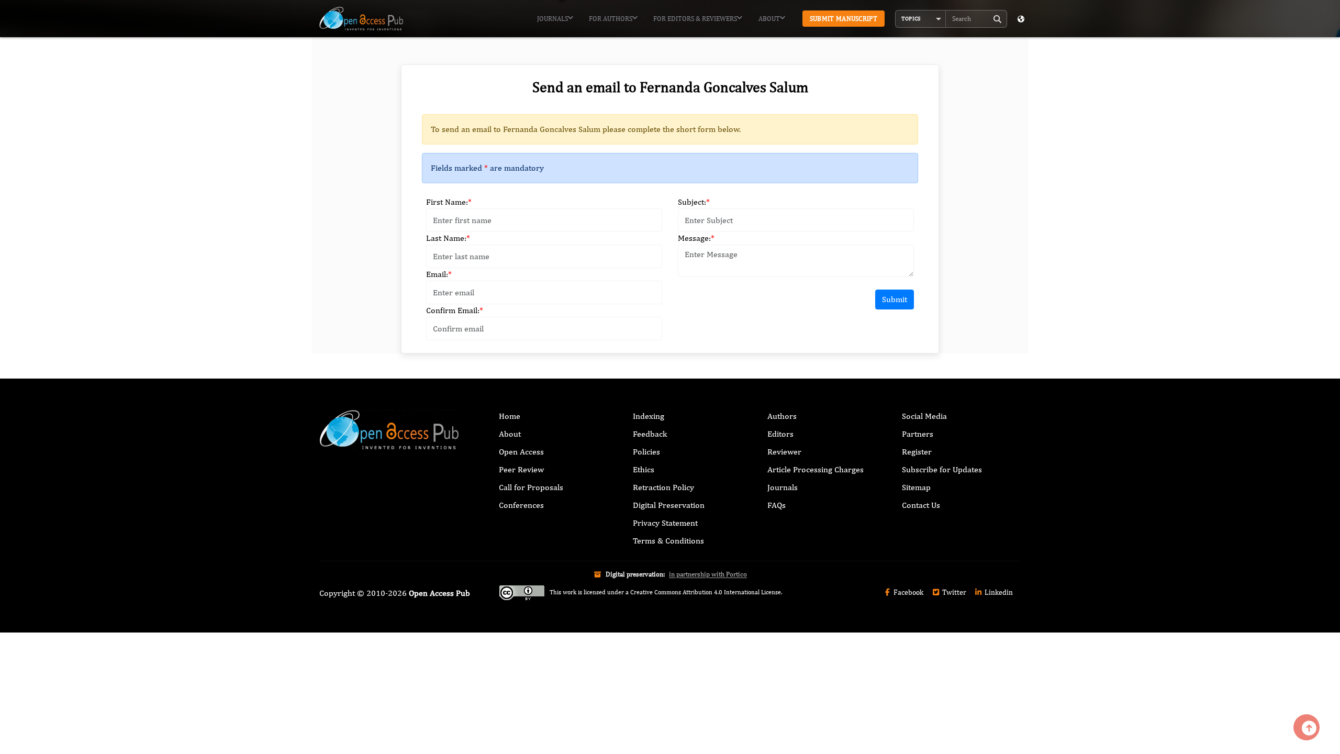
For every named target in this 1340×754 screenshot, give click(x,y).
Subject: (694, 202)
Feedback (650, 434)
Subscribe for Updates (942, 469)
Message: (696, 238)
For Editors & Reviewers (695, 19)
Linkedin (998, 592)
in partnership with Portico (708, 574)
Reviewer (784, 452)
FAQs (776, 505)
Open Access (521, 452)
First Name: (449, 202)
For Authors (610, 19)
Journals (552, 19)
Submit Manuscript (843, 19)
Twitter (953, 592)
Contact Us (921, 505)
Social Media (924, 416)
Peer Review (521, 469)
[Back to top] (1306, 727)
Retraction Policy (663, 487)
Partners (917, 434)
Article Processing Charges (815, 469)
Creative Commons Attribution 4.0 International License (705, 592)
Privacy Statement (665, 523)
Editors (780, 434)
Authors (782, 416)
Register (917, 452)
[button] (921, 18)
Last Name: (448, 238)
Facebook (907, 592)
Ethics (643, 469)
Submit (894, 299)
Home (509, 416)
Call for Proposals (531, 487)
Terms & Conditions (668, 541)
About (769, 19)
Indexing (648, 416)
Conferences (521, 505)
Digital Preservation (669, 505)
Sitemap (916, 487)
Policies (646, 452)
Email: (439, 274)
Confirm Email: (454, 310)
